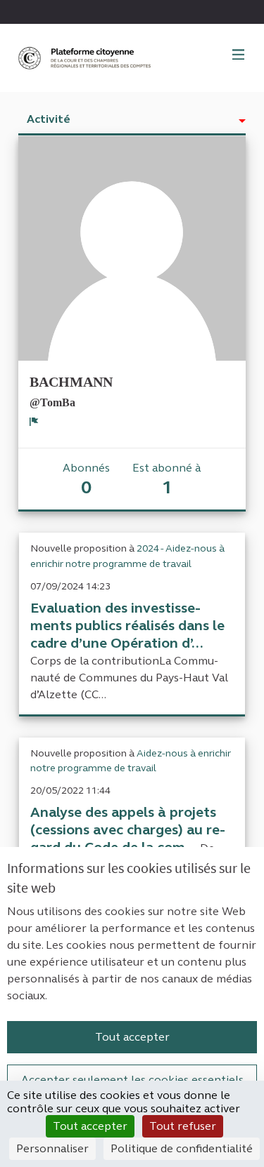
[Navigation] (238, 55)
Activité (48, 119)
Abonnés (86, 479)
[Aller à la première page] (85, 57)
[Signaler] (34, 421)
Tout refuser (182, 1126)
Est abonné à (166, 479)
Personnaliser (52, 1148)
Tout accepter (132, 1036)
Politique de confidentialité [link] (182, 1148)
